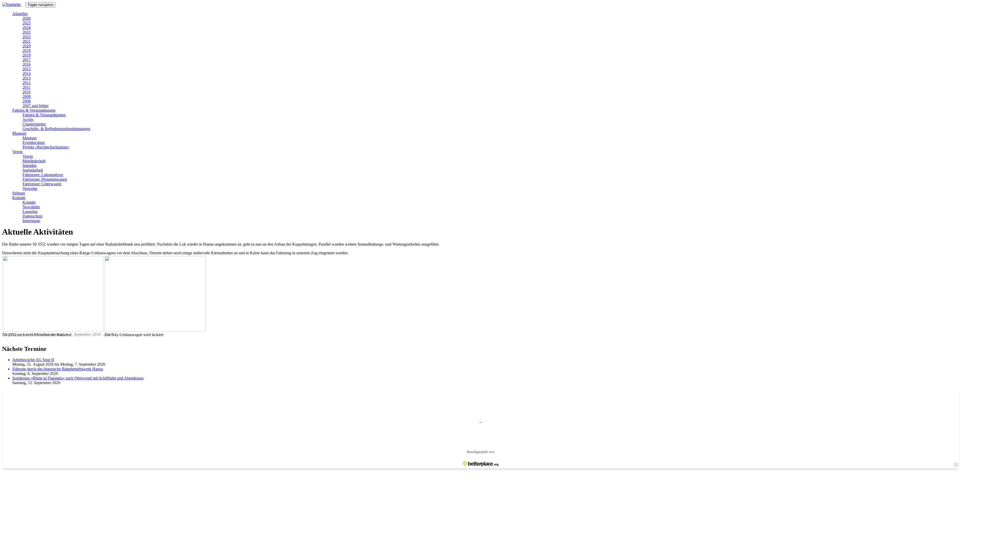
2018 (26, 55)
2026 (26, 18)
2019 (26, 50)
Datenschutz (32, 216)
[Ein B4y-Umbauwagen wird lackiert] (155, 330)
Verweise (29, 188)
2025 (26, 23)
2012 (26, 82)
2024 (26, 27)
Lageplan (30, 211)
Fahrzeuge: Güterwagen (41, 184)
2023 (26, 32)
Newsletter (31, 207)
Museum (19, 133)
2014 (26, 73)
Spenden (29, 165)
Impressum (31, 220)
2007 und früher (35, 105)
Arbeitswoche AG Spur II (33, 360)
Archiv (28, 119)
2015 (26, 69)
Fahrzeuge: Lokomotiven (42, 174)
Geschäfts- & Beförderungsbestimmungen (56, 128)
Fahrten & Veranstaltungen (33, 110)
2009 (26, 96)
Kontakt (18, 197)
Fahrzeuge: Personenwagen (44, 179)
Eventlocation (33, 142)
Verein (17, 152)
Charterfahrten (34, 124)
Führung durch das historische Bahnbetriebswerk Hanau (57, 369)
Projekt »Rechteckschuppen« (45, 147)
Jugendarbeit (32, 170)
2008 (26, 101)
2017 (26, 59)
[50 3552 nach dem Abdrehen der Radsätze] (53, 330)
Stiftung (18, 193)
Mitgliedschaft (33, 161)
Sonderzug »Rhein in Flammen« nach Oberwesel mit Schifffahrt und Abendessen (78, 378)
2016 (26, 64)
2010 (26, 92)
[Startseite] (14, 4)
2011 (26, 87)
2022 (26, 36)
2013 (26, 78)
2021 (26, 41)
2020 (26, 46)
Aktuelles (20, 14)
